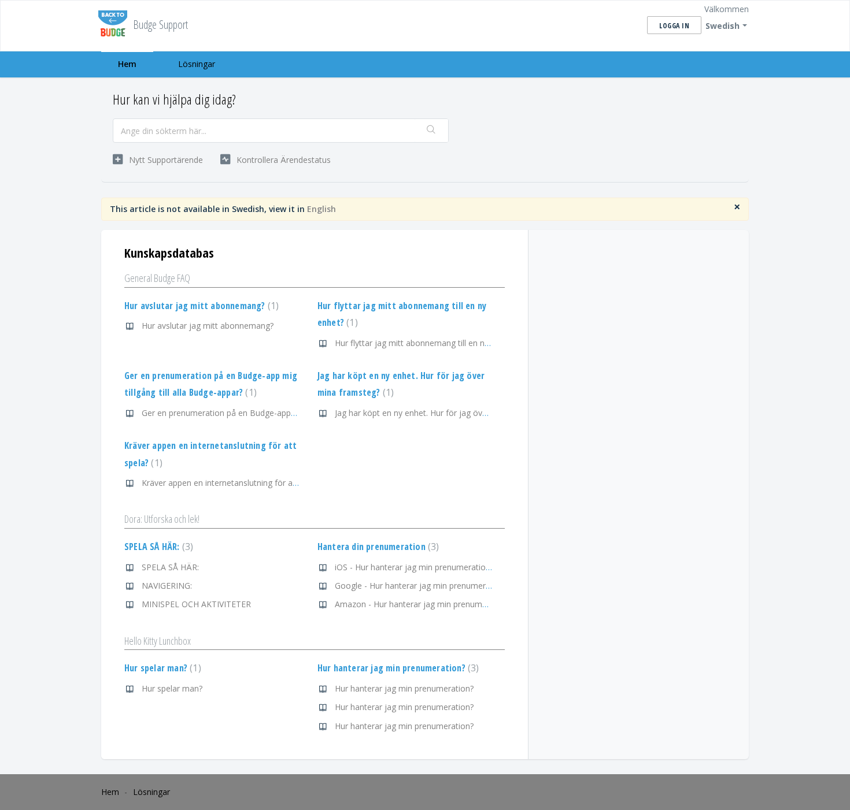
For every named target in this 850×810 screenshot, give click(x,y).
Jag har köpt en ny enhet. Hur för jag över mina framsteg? (442, 412)
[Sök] (431, 130)
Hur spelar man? (161, 668)
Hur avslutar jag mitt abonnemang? (200, 305)
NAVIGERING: (167, 585)
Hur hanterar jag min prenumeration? (396, 668)
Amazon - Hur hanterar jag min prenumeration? (423, 604)
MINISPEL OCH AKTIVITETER (196, 604)
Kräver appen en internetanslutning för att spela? (233, 482)
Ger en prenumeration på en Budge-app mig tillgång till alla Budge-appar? (279, 412)
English (321, 208)
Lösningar (196, 63)
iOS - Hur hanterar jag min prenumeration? (414, 567)
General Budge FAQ (157, 278)
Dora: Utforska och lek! (161, 519)
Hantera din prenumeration (377, 546)
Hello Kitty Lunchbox (157, 641)
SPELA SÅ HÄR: (157, 546)
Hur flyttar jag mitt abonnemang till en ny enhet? (425, 342)
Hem (127, 63)
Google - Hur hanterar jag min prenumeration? (421, 585)
